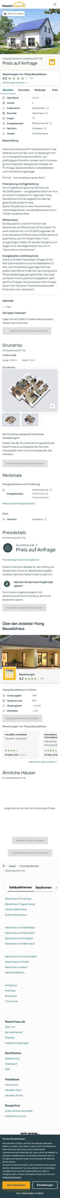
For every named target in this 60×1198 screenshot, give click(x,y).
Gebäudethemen (20, 887)
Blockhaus (11, 996)
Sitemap (9, 1037)
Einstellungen (45, 1185)
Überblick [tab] (7, 90)
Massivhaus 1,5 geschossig (20, 904)
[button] (55, 4)
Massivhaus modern (16, 967)
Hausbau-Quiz (13, 1090)
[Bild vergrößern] (52, 406)
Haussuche (11, 1084)
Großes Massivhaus (16, 914)
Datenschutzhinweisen (12, 1177)
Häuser (12, 865)
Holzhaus (10, 990)
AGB (7, 1069)
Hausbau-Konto (14, 1095)
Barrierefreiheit (13, 1032)
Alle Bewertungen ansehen (42, 761)
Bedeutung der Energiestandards (18, 503)
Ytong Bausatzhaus (29, 865)
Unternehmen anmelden (19, 1111)
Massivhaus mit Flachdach (20, 933)
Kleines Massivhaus (16, 909)
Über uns (10, 1027)
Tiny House (11, 1001)
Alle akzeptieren (16, 1185)
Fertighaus (11, 985)
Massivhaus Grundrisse (18, 898)
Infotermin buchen (15, 1116)
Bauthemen (44, 887)
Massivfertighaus (14, 972)
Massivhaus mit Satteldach (20, 927)
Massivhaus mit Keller (17, 961)
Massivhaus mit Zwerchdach (21, 956)
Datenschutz (12, 1058)
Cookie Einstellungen (17, 1043)
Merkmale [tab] (40, 90)
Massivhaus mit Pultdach (19, 938)
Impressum (11, 1063)
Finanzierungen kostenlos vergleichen (20, 559)
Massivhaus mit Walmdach (20, 943)
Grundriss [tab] (24, 90)
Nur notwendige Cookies (30, 1193)
